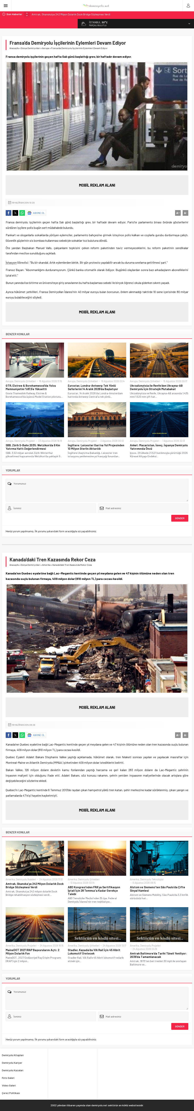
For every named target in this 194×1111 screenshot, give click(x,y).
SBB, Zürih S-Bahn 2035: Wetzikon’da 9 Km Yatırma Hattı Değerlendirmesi (33, 446)
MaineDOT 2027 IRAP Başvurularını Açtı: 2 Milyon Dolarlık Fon (32, 951)
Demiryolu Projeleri (24, 440)
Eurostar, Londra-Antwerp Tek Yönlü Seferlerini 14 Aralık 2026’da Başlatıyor (93, 387)
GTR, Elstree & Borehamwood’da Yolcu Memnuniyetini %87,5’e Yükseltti (31, 387)
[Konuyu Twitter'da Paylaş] (15, 213)
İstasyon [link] (11, 262)
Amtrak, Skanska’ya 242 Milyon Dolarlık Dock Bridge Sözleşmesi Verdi (71, 14)
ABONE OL (39, 212)
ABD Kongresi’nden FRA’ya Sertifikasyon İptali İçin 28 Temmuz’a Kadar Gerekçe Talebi (94, 890)
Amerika (46, 564)
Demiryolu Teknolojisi (151, 879)
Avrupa (45, 48)
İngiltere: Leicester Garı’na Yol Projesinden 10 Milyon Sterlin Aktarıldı (96, 446)
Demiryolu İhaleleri (26, 879)
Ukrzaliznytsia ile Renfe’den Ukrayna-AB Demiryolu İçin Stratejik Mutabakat (156, 387)
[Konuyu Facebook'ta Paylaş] (8, 213)
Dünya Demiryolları (30, 48)
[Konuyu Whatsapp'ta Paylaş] (22, 213)
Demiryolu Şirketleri (25, 381)
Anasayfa (14, 48)
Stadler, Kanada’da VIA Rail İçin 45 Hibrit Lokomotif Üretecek (94, 951)
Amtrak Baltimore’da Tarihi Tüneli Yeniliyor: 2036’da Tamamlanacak (158, 955)
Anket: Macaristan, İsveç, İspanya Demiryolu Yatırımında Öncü (159, 446)
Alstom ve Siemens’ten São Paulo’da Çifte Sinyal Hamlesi (157, 888)
